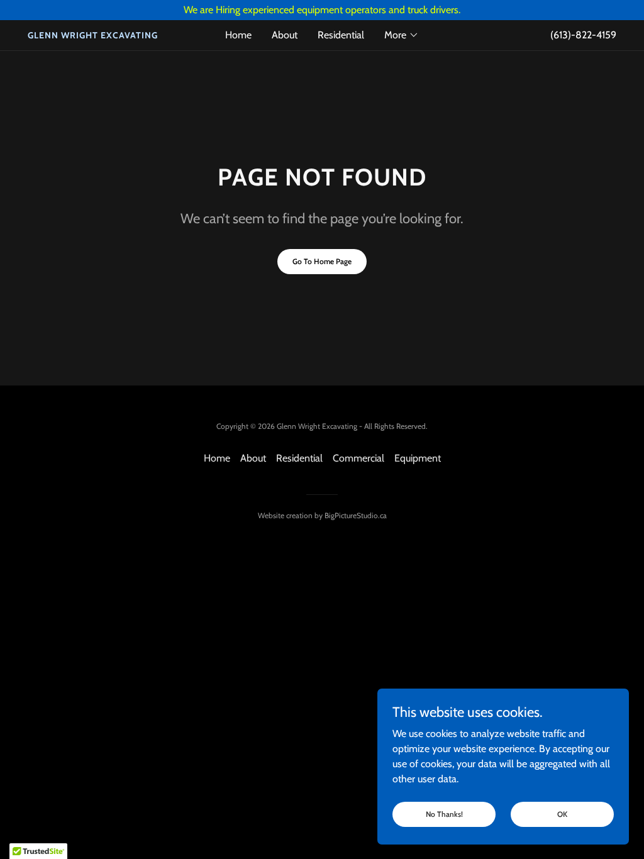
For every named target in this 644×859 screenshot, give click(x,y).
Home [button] (217, 458)
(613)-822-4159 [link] (583, 35)
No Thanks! (444, 814)
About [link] (284, 35)
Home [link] (238, 35)
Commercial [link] (358, 458)
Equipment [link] (417, 458)
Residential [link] (341, 35)
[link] (101, 35)
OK (562, 814)
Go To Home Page (322, 261)
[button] (401, 35)
